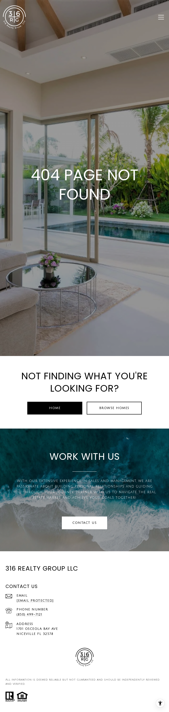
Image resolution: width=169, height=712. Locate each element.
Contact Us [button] (84, 522)
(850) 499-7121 (29, 614)
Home (55, 408)
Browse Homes (114, 408)
